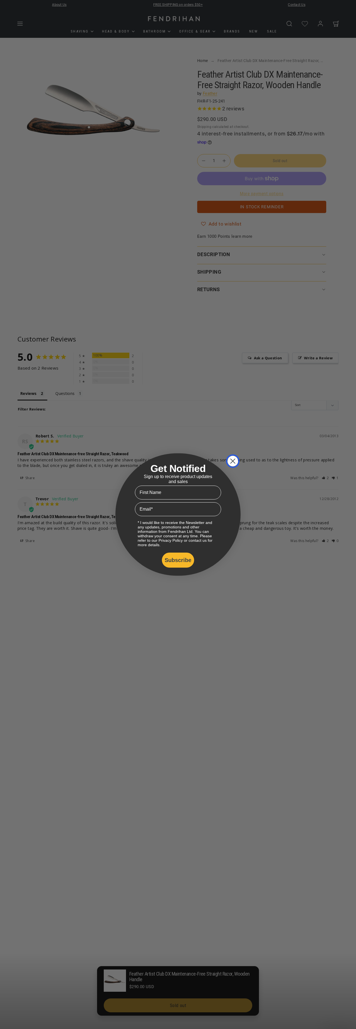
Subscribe (178, 560)
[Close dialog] (232, 461)
